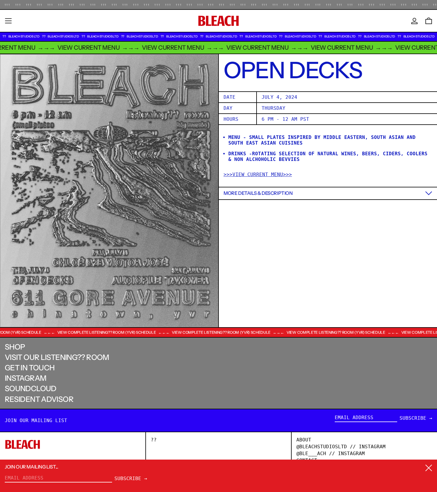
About (303, 440)
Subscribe (413, 418)
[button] (428, 21)
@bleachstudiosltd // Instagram (341, 446)
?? (154, 440)
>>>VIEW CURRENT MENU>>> (258, 174)
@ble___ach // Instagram (330, 453)
